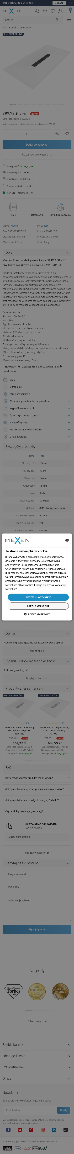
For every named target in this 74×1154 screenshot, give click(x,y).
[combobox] (67, 540)
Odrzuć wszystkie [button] (38, 606)
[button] (37, 614)
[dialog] (37, 577)
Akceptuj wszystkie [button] (38, 597)
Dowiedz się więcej (28, 588)
